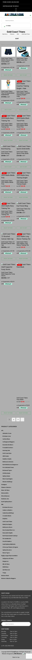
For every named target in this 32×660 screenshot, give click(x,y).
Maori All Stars (5, 490)
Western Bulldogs (7, 481)
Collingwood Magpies (8, 442)
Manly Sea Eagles (7, 524)
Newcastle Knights (8, 533)
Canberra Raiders (7, 510)
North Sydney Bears (6, 501)
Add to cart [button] (23, 75)
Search (3, 20)
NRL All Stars (6, 564)
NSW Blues (5, 567)
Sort (17, 38)
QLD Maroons (6, 569)
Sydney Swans (6, 476)
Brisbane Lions (7, 436)
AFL (2, 430)
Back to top (16, 657)
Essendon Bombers (8, 444)
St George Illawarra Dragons (10, 547)
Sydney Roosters (7, 550)
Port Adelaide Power (8, 467)
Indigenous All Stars (8, 558)
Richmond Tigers (7, 470)
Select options (8, 75)
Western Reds (5, 575)
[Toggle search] (26, 14)
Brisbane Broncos (8, 507)
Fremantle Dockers (8, 447)
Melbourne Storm (7, 527)
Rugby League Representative (9, 555)
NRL (2, 504)
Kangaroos (5, 561)
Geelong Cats (6, 450)
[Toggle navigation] (2, 14)
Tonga (4, 572)
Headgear (4, 484)
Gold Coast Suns (7, 453)
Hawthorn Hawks (7, 459)
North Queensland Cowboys (10, 535)
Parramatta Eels (7, 538)
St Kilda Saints (6, 473)
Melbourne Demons (8, 461)
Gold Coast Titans (7, 521)
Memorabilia (4, 493)
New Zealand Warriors (9, 530)
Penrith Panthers (7, 541)
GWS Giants (6, 456)
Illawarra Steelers (6, 487)
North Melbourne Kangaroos (10, 464)
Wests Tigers (6, 552)
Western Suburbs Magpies (8, 578)
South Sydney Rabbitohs (9, 544)
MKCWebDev (18, 654)
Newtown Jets (5, 498)
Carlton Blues (6, 439)
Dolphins (5, 518)
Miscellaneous (5, 496)
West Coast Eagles (8, 479)
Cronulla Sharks (7, 515)
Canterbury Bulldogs (8, 513)
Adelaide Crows (7, 433)
